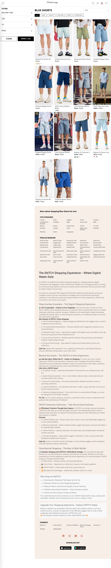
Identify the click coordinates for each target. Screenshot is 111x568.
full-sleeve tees (75, 430)
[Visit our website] (82, 536)
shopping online (92, 284)
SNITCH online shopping (52, 310)
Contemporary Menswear (53, 480)
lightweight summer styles (91, 410)
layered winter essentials (48, 413)
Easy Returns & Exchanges (52, 470)
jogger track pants (83, 425)
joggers (92, 321)
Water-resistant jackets (67, 425)
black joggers (69, 436)
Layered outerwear (62, 430)
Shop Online (47, 461)
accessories (76, 314)
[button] (17, 13)
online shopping (56, 456)
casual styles (54, 314)
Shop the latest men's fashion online (79, 508)
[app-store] (66, 548)
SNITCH (44, 282)
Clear (9, 39)
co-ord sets (66, 398)
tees (101, 436)
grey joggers (86, 441)
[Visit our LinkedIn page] (76, 536)
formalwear (99, 312)
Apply (26, 39)
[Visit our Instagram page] (70, 536)
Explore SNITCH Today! (86, 505)
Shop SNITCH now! (78, 515)
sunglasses (45, 324)
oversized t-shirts (78, 398)
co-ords (101, 321)
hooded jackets (90, 430)
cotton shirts (69, 420)
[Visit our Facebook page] (64, 536)
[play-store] (80, 548)
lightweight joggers (96, 420)
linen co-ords (80, 420)
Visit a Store (47, 464)
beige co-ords (73, 441)
